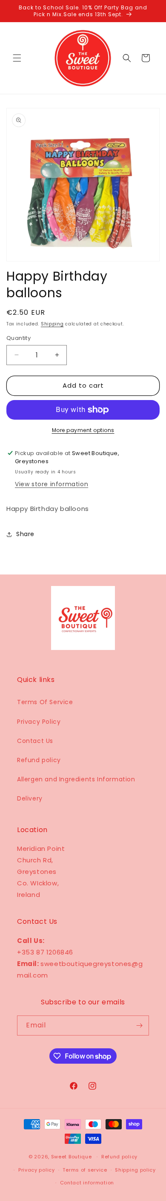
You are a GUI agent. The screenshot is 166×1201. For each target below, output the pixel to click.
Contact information (87, 1182)
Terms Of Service (45, 702)
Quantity (18, 338)
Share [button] (25, 534)
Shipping (52, 324)
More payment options (83, 430)
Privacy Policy (38, 721)
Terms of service (85, 1169)
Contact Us (35, 741)
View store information (51, 484)
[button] (17, 58)
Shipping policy (135, 1169)
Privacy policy (36, 1169)
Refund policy (39, 760)
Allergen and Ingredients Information (76, 779)
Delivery (30, 798)
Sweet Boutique (71, 1156)
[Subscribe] (139, 1025)
